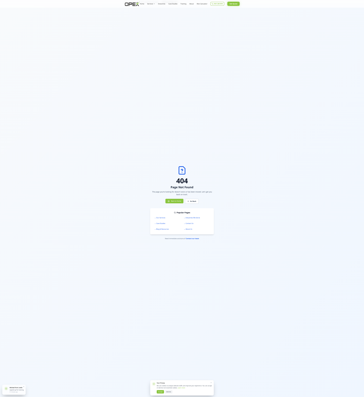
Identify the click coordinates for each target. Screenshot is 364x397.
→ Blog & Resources (161, 229)
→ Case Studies (159, 223)
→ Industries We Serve (192, 218)
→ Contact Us (188, 223)
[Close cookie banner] (211, 382)
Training (183, 4)
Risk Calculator (202, 4)
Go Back (193, 201)
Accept (160, 392)
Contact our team (192, 238)
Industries (161, 4)
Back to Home (176, 201)
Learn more (181, 388)
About (191, 4)
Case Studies (172, 4)
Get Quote (233, 4)
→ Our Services (159, 218)
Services (150, 4)
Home (142, 4)
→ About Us (188, 229)
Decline (168, 392)
